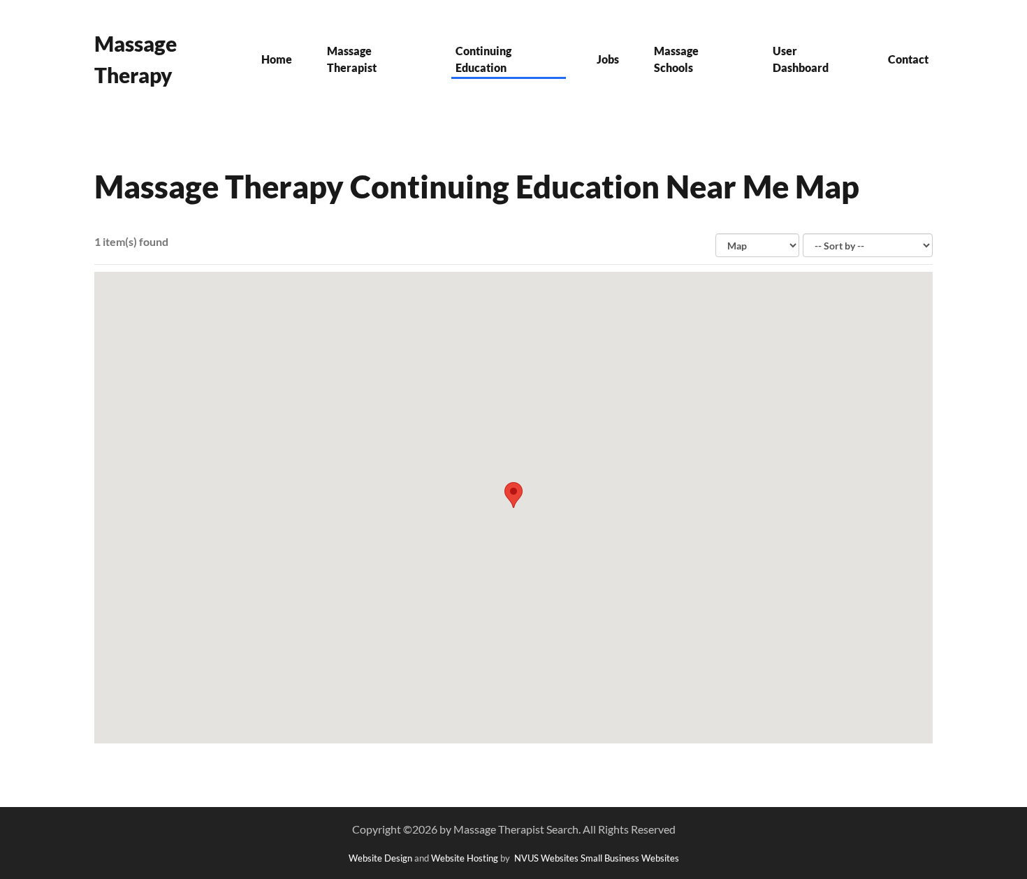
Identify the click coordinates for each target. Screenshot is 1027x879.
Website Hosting (464, 858)
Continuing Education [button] (483, 59)
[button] (513, 495)
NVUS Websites (546, 858)
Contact (908, 59)
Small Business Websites (630, 858)
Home (276, 59)
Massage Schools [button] (676, 59)
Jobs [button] (608, 59)
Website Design (380, 858)
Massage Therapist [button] (352, 59)
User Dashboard (801, 59)
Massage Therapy (135, 59)
